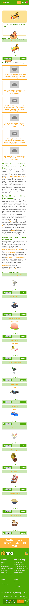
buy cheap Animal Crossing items (15, 257)
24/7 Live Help (4, 584)
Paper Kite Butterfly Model (14, 275)
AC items (17, 213)
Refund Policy (4, 572)
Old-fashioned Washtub (14, 515)
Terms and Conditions (7, 568)
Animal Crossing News (6, 575)
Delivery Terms (5, 566)
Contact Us (4, 582)
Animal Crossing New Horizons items (12, 249)
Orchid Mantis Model (14, 428)
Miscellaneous (18, 269)
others (13, 230)
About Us (3, 562)
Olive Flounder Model (14, 493)
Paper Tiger (14, 41)
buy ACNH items (10, 252)
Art (19, 229)
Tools (16, 229)
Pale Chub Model (14, 297)
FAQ (2, 564)
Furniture (4, 226)
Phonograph (14, 450)
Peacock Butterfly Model (14, 362)
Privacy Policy (4, 570)
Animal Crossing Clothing (9, 221)
